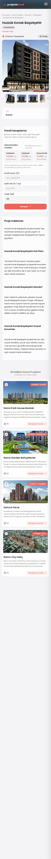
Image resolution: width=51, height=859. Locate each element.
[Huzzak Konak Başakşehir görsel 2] (10, 98)
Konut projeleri (17, 15)
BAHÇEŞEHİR (42, 484)
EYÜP (44, 534)
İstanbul (28, 15)
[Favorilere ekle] (6, 384)
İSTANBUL (35, 385)
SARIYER (43, 385)
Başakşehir (37, 15)
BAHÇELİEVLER (41, 434)
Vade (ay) (9, 194)
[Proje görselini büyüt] (25, 66)
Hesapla (24, 206)
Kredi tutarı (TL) (11, 173)
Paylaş (44, 36)
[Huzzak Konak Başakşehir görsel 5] (44, 98)
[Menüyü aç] (46, 4)
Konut (9, 114)
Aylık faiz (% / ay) (12, 183)
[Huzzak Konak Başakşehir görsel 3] (21, 98)
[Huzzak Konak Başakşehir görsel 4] (33, 98)
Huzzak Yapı (7, 31)
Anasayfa (6, 15)
